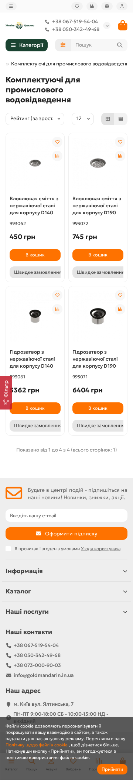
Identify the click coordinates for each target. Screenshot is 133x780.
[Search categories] (63, 45)
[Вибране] (77, 6)
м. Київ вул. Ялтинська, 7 (44, 704)
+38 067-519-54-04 (75, 21)
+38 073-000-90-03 (37, 665)
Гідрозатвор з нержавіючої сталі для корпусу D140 (32, 359)
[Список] (120, 119)
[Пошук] (119, 45)
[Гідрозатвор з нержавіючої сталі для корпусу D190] (97, 316)
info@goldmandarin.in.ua (44, 675)
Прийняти (112, 769)
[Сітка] (108, 119)
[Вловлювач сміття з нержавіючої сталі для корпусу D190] (97, 163)
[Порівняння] (92, 6)
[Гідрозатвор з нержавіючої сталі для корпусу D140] (35, 316)
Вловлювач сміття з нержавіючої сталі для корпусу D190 (96, 205)
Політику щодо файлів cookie (37, 744)
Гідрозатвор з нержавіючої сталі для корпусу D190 (95, 359)
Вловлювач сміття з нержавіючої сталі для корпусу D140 (34, 205)
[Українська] (107, 6)
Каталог (18, 591)
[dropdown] (11, 6)
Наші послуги (27, 612)
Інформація (24, 571)
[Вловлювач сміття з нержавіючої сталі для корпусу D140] (35, 163)
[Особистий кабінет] (121, 6)
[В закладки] (57, 142)
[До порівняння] (57, 156)
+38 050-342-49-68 (75, 29)
